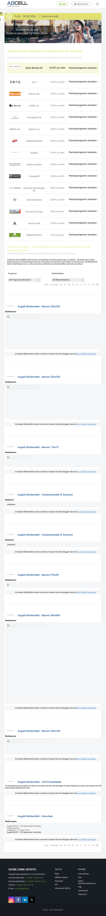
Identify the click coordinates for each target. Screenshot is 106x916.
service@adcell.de (21, 888)
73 (89, 285)
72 (85, 285)
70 (77, 285)
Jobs (80, 877)
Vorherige (54, 285)
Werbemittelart (58, 273)
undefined (11, 504)
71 (81, 285)
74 (93, 285)
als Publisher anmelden (86, 354)
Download (59, 881)
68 (69, 285)
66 (61, 285)
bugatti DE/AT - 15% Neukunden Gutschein (24, 832)
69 (73, 285)
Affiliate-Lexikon (61, 877)
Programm (12, 273)
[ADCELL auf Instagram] (11, 900)
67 (65, 285)
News (57, 874)
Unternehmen (83, 874)
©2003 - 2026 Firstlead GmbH (53, 910)
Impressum (82, 894)
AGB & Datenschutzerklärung (87, 882)
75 (97, 285)
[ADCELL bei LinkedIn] (25, 900)
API (56, 884)
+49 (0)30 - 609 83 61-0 (34, 878)
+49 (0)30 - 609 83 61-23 (36, 881)
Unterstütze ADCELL (63, 888)
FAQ (79, 887)
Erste (46, 285)
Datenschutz (83, 890)
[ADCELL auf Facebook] (18, 900)
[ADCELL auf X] (32, 900)
